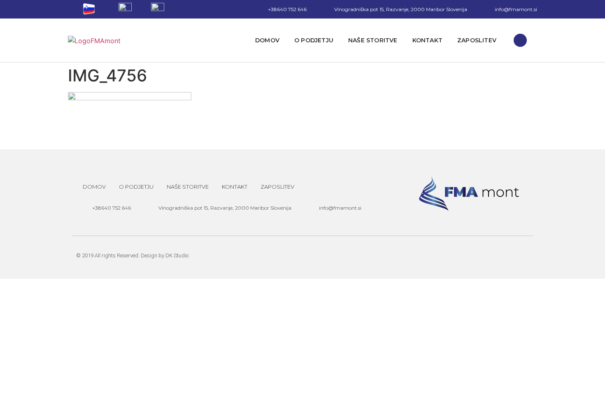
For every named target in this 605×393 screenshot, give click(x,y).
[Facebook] (520, 40)
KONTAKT (427, 40)
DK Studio (176, 255)
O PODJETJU (313, 40)
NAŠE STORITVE (373, 40)
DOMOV (267, 40)
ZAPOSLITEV (476, 40)
